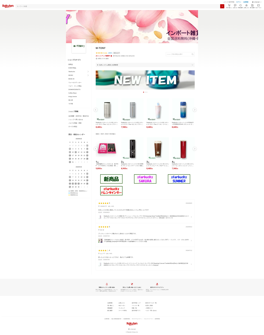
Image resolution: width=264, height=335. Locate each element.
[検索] (222, 6)
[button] (257, 2)
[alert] (145, 65)
